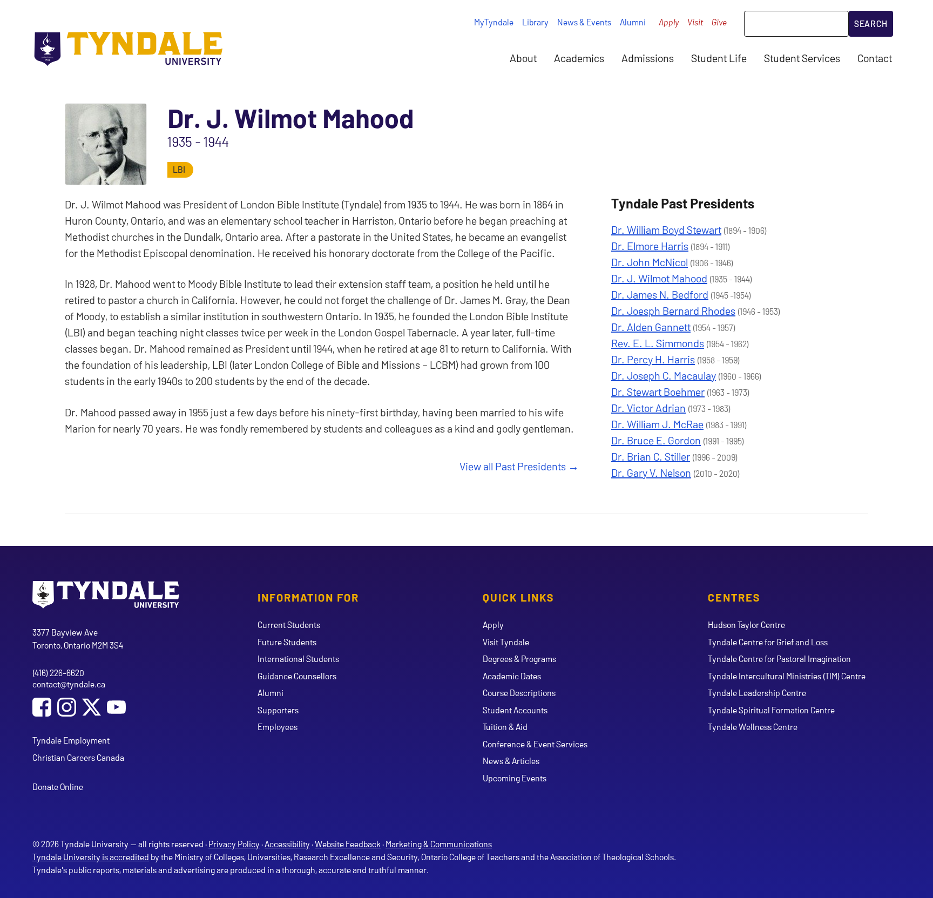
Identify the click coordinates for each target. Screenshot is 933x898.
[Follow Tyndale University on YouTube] (116, 708)
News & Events (584, 22)
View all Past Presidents (512, 466)
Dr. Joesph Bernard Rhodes (673, 310)
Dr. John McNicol (649, 261)
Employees (278, 726)
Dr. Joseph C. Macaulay (663, 375)
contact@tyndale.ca (68, 684)
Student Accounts (515, 710)
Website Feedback (348, 844)
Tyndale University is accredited (90, 857)
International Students (298, 658)
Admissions (647, 57)
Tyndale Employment (71, 740)
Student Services (802, 57)
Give (719, 22)
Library (535, 22)
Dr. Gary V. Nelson (651, 472)
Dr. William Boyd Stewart (666, 229)
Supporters (278, 710)
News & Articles (511, 760)
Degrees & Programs (519, 658)
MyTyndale (493, 22)
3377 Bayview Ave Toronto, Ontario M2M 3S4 (77, 638)
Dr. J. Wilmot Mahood (659, 278)
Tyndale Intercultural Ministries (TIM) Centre (787, 676)
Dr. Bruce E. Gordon (656, 440)
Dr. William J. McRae (657, 423)
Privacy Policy (234, 844)
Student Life (719, 57)
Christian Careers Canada (78, 757)
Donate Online (57, 786)
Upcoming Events (514, 778)
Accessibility (287, 844)
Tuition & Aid (505, 726)
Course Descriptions (519, 692)
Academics (579, 57)
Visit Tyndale (506, 642)
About (523, 57)
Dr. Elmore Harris (649, 245)
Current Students (289, 624)
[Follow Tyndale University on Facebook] (41, 708)
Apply (669, 22)
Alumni (633, 22)
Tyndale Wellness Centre (752, 726)
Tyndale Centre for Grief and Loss (768, 642)
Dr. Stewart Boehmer (658, 391)
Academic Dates (512, 676)
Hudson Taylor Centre (746, 624)
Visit (695, 22)
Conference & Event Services (535, 744)
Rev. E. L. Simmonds (657, 342)
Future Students (287, 642)
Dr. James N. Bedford (659, 294)
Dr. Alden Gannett (651, 326)
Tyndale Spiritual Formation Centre (771, 710)
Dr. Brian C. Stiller (650, 456)
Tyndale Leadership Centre (757, 692)
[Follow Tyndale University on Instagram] (66, 708)
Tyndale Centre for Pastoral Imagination (779, 658)
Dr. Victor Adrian (648, 407)
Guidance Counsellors (297, 676)
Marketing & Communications (439, 844)
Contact (874, 57)
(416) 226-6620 (58, 672)
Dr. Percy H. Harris (653, 359)
